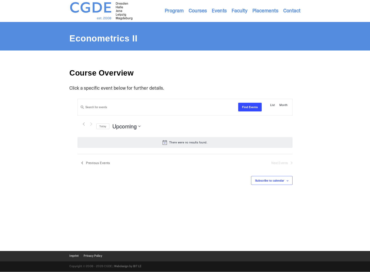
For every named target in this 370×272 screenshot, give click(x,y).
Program (174, 11)
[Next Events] (91, 124)
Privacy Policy (93, 256)
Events (219, 11)
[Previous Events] (83, 124)
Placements (265, 11)
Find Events (250, 107)
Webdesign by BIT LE (127, 266)
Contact (292, 11)
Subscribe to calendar (269, 180)
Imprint (74, 256)
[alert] (185, 142)
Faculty (239, 11)
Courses (198, 11)
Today (102, 126)
